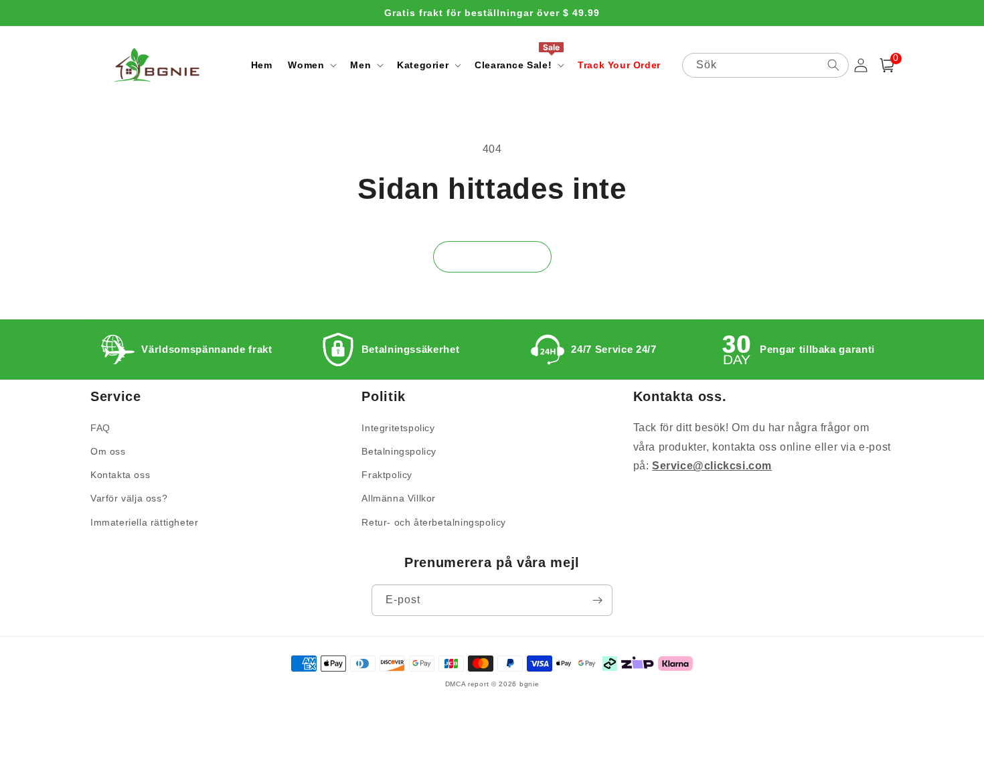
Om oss (108, 451)
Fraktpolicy (386, 474)
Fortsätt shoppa (492, 256)
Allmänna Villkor (398, 498)
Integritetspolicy (397, 427)
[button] (311, 65)
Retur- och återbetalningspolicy (433, 522)
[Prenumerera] (597, 600)
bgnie (529, 684)
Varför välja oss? (128, 498)
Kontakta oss (120, 474)
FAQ (100, 427)
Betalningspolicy (398, 451)
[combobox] (766, 65)
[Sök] (833, 65)
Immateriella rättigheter (144, 522)
